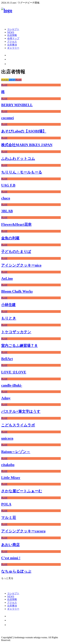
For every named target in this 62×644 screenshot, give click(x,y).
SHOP (12, 79)
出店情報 (12, 35)
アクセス (12, 41)
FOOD (5, 79)
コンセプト (13, 29)
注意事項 (12, 44)
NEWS (10, 32)
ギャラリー (13, 48)
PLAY (18, 79)
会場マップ (13, 38)
